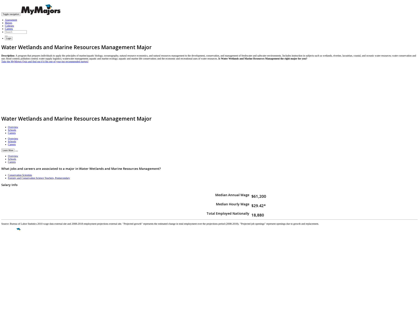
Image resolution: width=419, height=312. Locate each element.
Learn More (8, 150)
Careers (9, 28)
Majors (8, 22)
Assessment (11, 20)
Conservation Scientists (20, 175)
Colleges (9, 25)
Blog (3, 288)
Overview (13, 127)
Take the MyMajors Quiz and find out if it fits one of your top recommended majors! (44, 61)
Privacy (13, 307)
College (10, 248)
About (5, 267)
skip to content (411, 2)
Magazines (6, 282)
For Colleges (8, 279)
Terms (4, 307)
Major (9, 241)
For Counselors (9, 276)
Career (9, 255)
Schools (12, 130)
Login (8, 38)
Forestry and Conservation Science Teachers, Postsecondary (39, 178)
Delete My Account (11, 285)
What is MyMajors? (11, 273)
